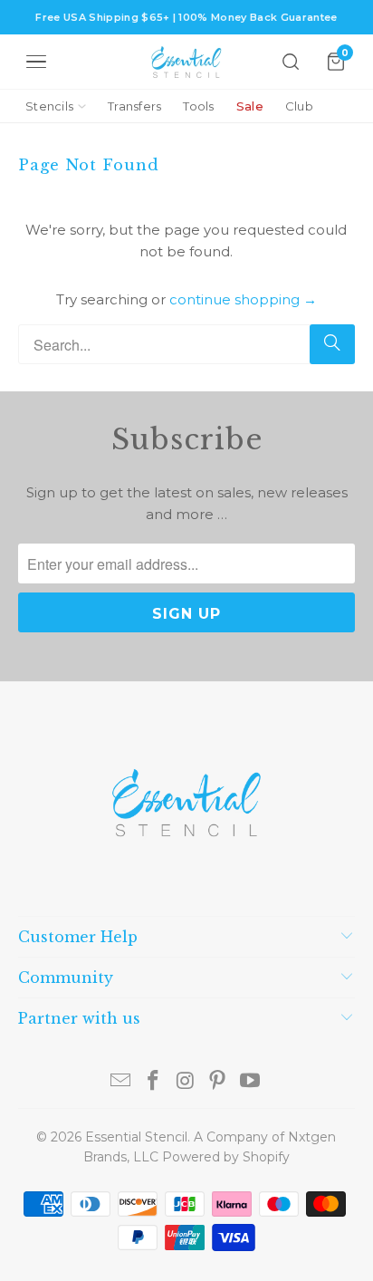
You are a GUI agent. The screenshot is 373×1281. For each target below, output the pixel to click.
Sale (249, 106)
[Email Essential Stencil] (121, 1082)
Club (299, 106)
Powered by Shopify (226, 1157)
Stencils (49, 106)
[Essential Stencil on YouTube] (250, 1082)
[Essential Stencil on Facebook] (153, 1082)
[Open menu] (36, 61)
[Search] (291, 62)
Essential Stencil (136, 1137)
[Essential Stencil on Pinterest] (218, 1082)
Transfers (134, 106)
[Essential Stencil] (186, 62)
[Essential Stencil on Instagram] (185, 1082)
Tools (198, 106)
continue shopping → (243, 299)
